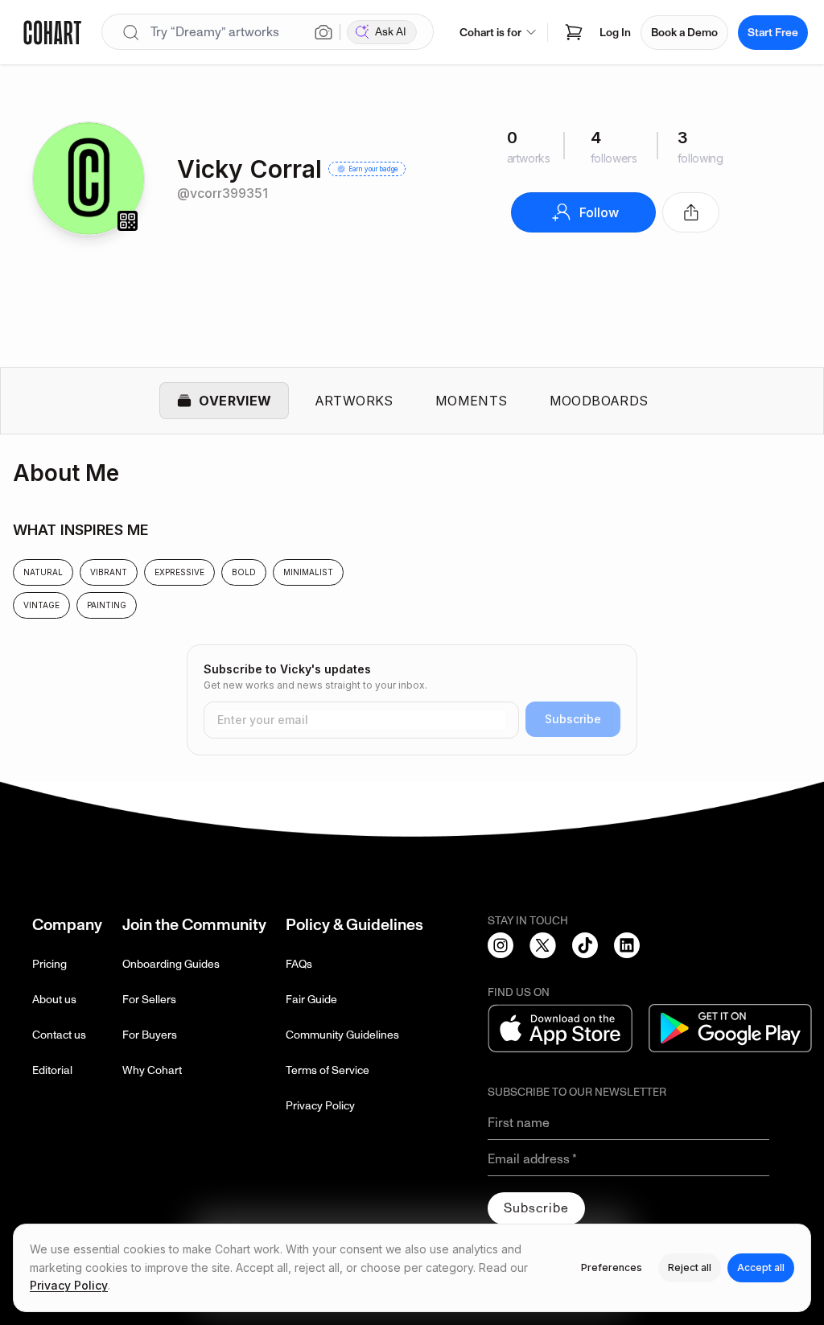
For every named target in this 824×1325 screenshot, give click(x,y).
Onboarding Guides (171, 964)
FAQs (299, 964)
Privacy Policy (320, 1105)
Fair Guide (311, 999)
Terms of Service (327, 1070)
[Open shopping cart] (574, 32)
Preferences (611, 1267)
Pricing (49, 964)
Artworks (354, 401)
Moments (471, 401)
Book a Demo (684, 32)
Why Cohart (152, 1070)
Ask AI (390, 31)
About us (54, 999)
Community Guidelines (342, 1035)
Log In (615, 32)
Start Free (773, 32)
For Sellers (149, 999)
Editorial (52, 1070)
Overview (235, 401)
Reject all (689, 1267)
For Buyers (149, 1035)
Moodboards (599, 401)
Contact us (59, 1035)
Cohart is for (490, 32)
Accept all (761, 1267)
